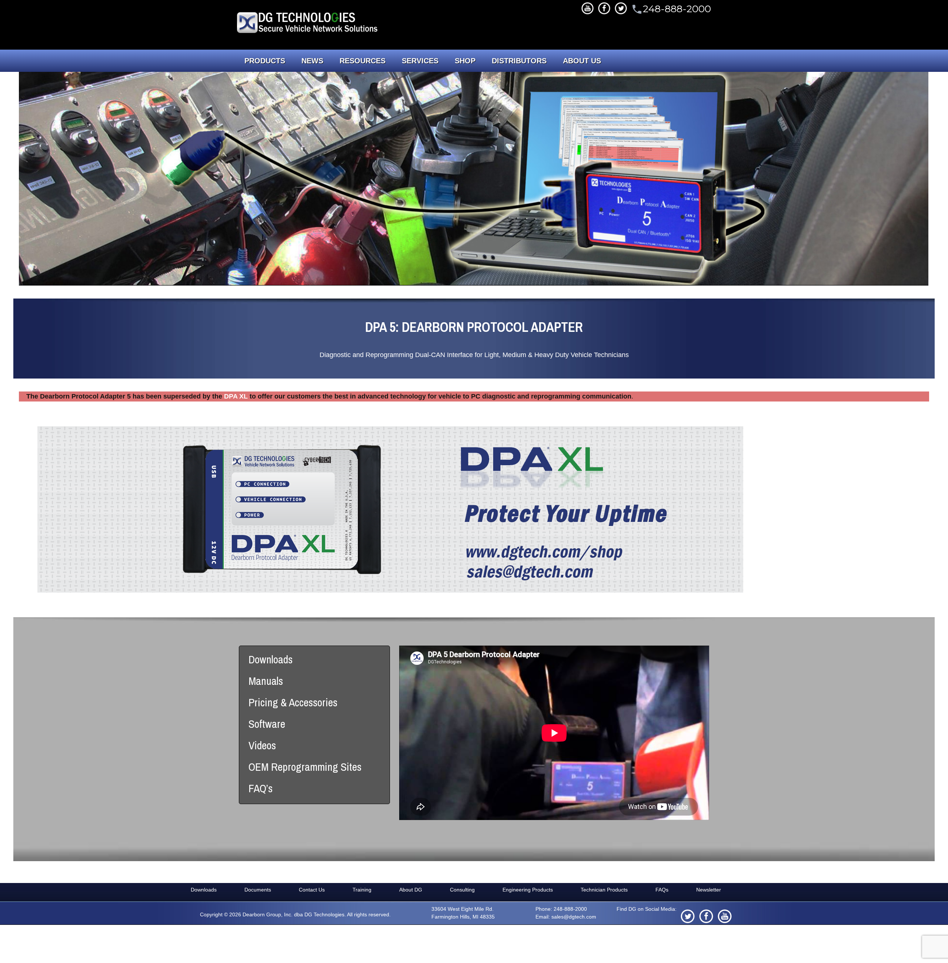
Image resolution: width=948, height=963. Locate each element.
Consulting (462, 890)
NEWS (312, 61)
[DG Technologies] (308, 24)
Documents (257, 890)
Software (266, 723)
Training (362, 890)
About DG (410, 890)
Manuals (265, 680)
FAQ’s (260, 788)
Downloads (270, 659)
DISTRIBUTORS (519, 61)
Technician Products (604, 890)
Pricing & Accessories (292, 702)
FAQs (661, 890)
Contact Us (312, 890)
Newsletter (708, 890)
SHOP (465, 61)
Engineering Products (528, 890)
